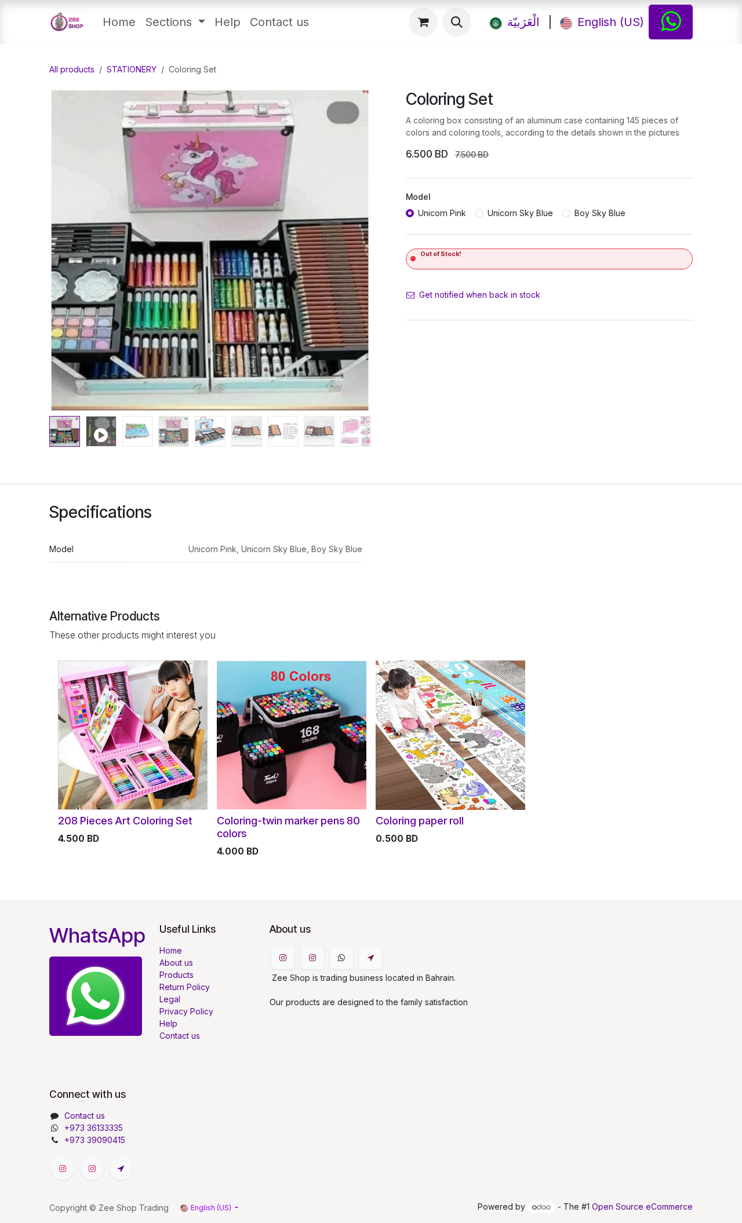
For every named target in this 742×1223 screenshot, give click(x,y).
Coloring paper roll (420, 820)
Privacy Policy (186, 1011)
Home (170, 950)
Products (176, 975)
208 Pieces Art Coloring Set (125, 820)
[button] (456, 22)
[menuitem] (119, 22)
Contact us (179, 1036)
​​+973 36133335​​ (93, 1128)
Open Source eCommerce (642, 1206)
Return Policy (184, 987)
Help (168, 1023)
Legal (169, 999)
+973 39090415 (94, 1140)
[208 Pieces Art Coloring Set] (133, 735)
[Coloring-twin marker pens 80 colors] (291, 735)
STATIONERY (132, 69)
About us (176, 963)
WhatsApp (97, 935)
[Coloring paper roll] (450, 735)
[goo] (370, 957)
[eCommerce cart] (423, 22)
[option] (371, 761)
